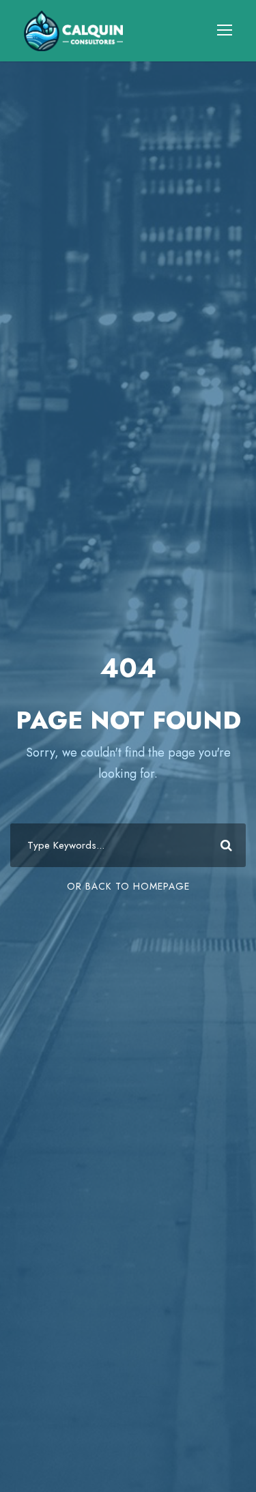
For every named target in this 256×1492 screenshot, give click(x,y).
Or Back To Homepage (128, 886)
